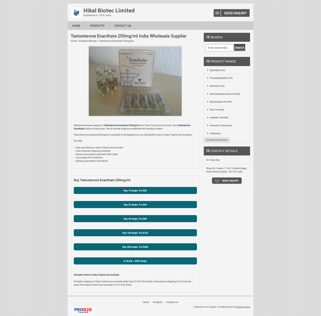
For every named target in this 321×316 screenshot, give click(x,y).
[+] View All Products (217, 139)
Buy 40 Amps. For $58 (135, 218)
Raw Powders (217, 109)
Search (239, 47)
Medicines (215, 133)
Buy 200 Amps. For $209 (135, 246)
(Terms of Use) (243, 307)
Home (76, 25)
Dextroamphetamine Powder (225, 94)
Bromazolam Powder (221, 101)
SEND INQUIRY (235, 13)
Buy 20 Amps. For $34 (135, 204)
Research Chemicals (221, 125)
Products (97, 25)
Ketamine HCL (217, 86)
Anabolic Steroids (88, 40)
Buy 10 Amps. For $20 (135, 190)
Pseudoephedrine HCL (221, 78)
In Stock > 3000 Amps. (135, 261)
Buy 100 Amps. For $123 (135, 232)
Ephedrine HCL (217, 70)
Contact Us (122, 25)
